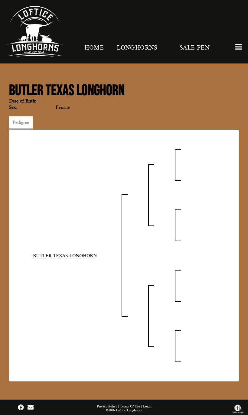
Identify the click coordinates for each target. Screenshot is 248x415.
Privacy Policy (107, 406)
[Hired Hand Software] (237, 409)
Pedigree (21, 122)
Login (147, 406)
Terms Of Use (130, 406)
